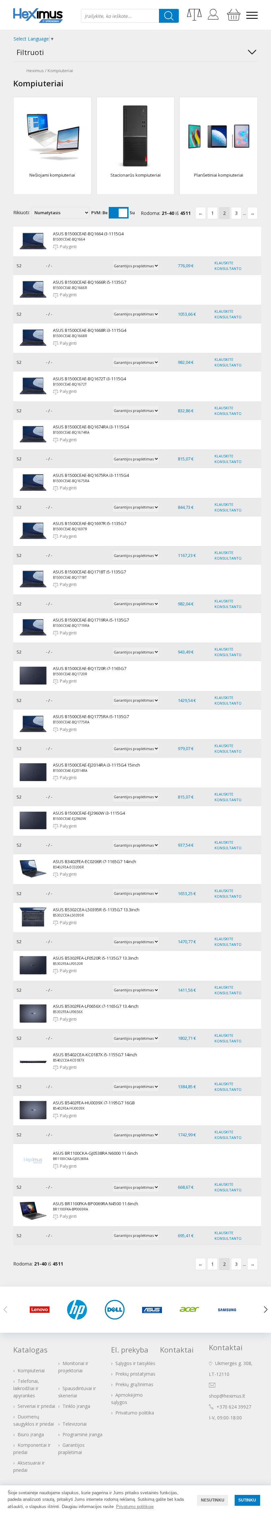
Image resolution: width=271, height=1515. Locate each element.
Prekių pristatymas (135, 1374)
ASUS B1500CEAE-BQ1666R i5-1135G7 (89, 282)
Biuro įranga (31, 1434)
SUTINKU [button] (247, 1500)
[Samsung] (229, 1310)
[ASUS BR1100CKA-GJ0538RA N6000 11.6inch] (33, 1172)
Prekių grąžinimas (134, 1384)
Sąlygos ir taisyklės (135, 1363)
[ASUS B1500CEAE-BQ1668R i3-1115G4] (33, 347)
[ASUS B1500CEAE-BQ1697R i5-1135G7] (33, 540)
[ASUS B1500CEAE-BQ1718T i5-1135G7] (33, 589)
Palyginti (68, 246)
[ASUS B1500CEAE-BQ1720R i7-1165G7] (33, 685)
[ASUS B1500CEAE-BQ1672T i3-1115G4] (33, 395)
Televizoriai (74, 1424)
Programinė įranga (82, 1434)
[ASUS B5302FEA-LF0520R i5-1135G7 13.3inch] (33, 975)
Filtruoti (30, 52)
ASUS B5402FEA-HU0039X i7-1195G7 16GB (94, 1103)
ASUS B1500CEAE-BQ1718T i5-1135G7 (89, 572)
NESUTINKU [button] (212, 1500)
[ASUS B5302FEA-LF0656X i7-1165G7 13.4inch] (33, 1023)
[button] (266, 1309)
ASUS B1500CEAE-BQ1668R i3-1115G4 (89, 330)
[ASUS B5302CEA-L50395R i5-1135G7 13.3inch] (33, 926)
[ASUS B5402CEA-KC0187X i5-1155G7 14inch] (33, 1071)
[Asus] (154, 1310)
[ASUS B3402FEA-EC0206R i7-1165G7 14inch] (33, 878)
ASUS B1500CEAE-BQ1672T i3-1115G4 (89, 379)
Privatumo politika (134, 1413)
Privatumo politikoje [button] (135, 1506)
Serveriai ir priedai (36, 1406)
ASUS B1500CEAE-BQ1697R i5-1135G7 (89, 523)
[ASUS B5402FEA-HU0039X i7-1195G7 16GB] (33, 1119)
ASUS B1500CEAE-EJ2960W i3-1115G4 (89, 813)
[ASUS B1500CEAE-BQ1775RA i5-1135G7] (33, 733)
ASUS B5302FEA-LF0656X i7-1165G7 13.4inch (95, 1006)
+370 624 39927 (233, 1407)
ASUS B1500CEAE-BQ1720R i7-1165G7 (89, 668)
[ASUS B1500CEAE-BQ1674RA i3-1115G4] (33, 444)
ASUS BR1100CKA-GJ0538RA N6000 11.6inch (95, 1153)
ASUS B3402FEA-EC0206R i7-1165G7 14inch (94, 861)
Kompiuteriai (60, 70)
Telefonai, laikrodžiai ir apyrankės (26, 1388)
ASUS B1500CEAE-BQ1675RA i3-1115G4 (91, 475)
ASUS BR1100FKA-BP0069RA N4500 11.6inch (95, 1204)
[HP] (79, 1310)
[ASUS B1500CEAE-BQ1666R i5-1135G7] (33, 299)
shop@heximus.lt (227, 1396)
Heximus (35, 70)
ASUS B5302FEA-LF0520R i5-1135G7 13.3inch (95, 958)
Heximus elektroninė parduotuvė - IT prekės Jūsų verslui (38, 15)
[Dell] (117, 1310)
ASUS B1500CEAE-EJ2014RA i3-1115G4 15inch (96, 765)
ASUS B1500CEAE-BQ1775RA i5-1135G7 (91, 716)
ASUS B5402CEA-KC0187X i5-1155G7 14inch (95, 1055)
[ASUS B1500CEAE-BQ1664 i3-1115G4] (33, 250)
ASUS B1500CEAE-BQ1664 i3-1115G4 (88, 234)
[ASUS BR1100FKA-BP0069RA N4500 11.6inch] (33, 1220)
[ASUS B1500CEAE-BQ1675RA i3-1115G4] (33, 492)
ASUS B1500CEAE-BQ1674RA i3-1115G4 (91, 427)
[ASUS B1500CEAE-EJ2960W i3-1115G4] (33, 830)
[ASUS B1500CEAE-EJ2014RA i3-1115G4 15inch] (33, 782)
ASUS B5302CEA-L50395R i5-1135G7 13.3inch (96, 910)
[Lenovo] (42, 1310)
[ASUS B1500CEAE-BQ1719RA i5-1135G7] (33, 637)
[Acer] (191, 1310)
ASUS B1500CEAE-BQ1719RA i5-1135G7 (91, 620)
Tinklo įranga (76, 1406)
